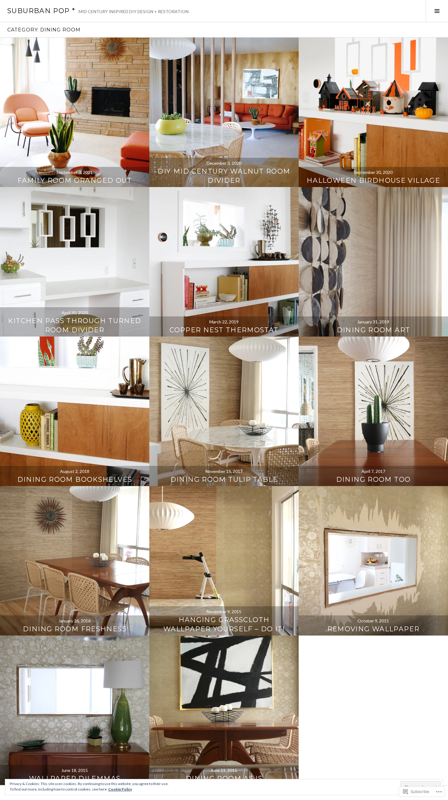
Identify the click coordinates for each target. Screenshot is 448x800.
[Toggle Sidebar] (437, 11)
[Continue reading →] (74, 112)
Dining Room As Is (224, 778)
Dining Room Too (373, 479)
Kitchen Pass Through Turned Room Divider (74, 325)
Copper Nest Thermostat (223, 330)
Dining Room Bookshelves (74, 479)
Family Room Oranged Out (74, 180)
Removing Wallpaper (373, 629)
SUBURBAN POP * (41, 11)
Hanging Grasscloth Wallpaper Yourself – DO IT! (224, 624)
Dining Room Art (373, 330)
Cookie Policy (120, 789)
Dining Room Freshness (74, 629)
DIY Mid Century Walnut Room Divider (224, 176)
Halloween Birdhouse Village (373, 180)
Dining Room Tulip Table (224, 479)
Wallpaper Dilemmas (75, 778)
